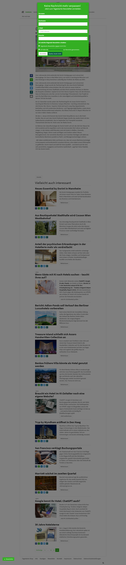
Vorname (42, 14)
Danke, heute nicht (55, 54)
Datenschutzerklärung (56, 50)
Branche (41, 35)
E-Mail (41, 28)
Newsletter (9, 559)
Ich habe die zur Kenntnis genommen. (60, 50)
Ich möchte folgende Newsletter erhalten (52, 43)
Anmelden (43, 54)
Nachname (42, 21)
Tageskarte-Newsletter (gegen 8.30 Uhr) (53, 46)
